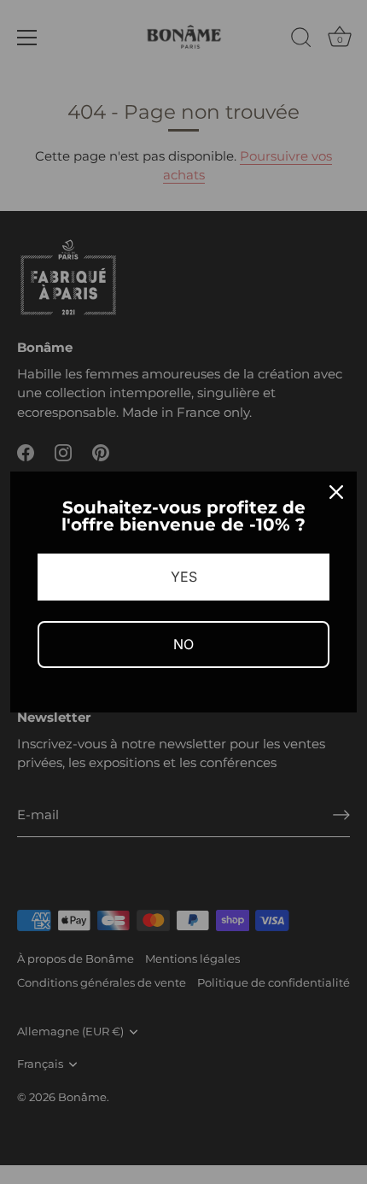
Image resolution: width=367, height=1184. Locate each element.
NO (183, 644)
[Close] (336, 492)
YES (184, 576)
